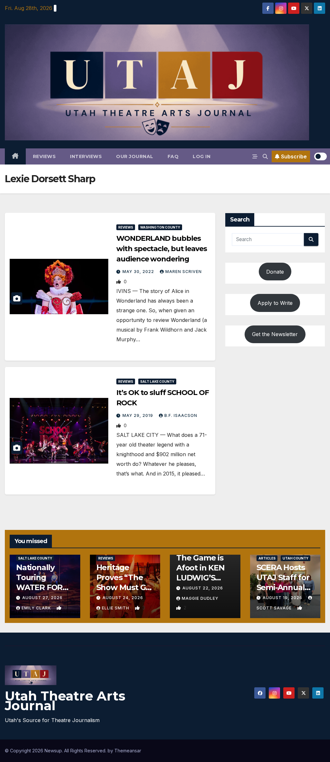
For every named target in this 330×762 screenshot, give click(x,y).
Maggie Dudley (200, 598)
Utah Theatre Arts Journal (65, 700)
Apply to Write (275, 303)
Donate (275, 271)
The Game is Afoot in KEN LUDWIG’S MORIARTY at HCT (201, 578)
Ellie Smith (116, 608)
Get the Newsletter (275, 334)
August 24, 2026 (122, 597)
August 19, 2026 (283, 597)
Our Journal (134, 156)
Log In (201, 156)
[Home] (15, 156)
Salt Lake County (157, 381)
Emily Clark (37, 608)
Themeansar (127, 750)
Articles (267, 558)
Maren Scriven (183, 271)
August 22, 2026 (202, 588)
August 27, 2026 (42, 597)
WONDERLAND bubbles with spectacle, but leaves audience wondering (161, 248)
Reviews (44, 156)
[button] (265, 156)
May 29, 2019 (138, 415)
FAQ (173, 156)
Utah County (295, 558)
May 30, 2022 (138, 271)
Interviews (86, 156)
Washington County (160, 227)
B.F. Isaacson (180, 415)
